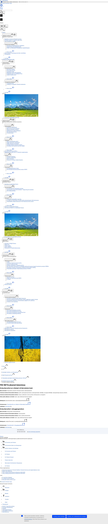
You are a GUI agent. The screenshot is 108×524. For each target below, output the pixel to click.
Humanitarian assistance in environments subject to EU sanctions (21, 300)
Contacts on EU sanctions (12, 301)
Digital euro (6, 244)
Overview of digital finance (10, 243)
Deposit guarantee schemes (13, 129)
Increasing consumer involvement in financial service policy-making (21, 267)
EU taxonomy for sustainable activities (15, 188)
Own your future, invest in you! (8, 479)
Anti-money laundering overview (14, 310)
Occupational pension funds (13, 168)
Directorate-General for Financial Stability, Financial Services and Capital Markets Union (21, 470)
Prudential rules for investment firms (14, 73)
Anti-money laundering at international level (16, 312)
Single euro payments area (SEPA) (14, 278)
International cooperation (9, 330)
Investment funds (10, 71)
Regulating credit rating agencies (14, 72)
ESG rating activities (11, 190)
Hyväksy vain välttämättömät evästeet (76, 516)
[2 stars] (18, 431)
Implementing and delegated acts (14, 46)
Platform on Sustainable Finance (11, 206)
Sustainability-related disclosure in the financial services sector (20, 201)
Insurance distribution (11, 157)
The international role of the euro (14, 321)
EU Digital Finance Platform (8, 478)
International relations (9, 329)
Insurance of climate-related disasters (15, 159)
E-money (9, 279)
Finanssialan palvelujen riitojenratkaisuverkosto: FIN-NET (19, 268)
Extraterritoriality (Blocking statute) (14, 323)
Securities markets (11, 69)
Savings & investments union (8, 59)
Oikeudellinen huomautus (7, 510)
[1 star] (18, 431)
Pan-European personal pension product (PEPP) (17, 169)
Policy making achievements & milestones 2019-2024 (13, 473)
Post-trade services (11, 70)
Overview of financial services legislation (15, 45)
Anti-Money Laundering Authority (14, 313)
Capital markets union (11, 74)
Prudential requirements (12, 127)
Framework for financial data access (12, 248)
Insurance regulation (11, 156)
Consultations (7, 54)
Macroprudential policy (12, 131)
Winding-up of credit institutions (14, 130)
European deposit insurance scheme (14, 144)
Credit (8, 261)
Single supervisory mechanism (13, 142)
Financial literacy (8, 284)
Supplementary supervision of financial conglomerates (16, 152)
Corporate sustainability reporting (11, 117)
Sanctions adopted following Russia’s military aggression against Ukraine (22, 299)
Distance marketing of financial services (15, 265)
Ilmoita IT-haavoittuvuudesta (8, 506)
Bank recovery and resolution (13, 128)
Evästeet (4, 508)
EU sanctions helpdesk (7, 477)
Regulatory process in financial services (12, 39)
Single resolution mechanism (13, 143)
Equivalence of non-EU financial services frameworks (15, 328)
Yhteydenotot (5, 504)
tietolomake (7, 406)
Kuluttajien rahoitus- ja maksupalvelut (10, 372)
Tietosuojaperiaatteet (6, 509)
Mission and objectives (7, 471)
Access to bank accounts (12, 264)
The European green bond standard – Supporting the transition (20, 189)
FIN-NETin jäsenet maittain (8, 381)
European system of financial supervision (13, 40)
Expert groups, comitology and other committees (15, 53)
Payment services (10, 277)
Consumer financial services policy (14, 263)
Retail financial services (7, 375)
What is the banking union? (12, 141)
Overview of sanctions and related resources (16, 298)
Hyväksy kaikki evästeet (59, 516)
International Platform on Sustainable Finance (14, 207)
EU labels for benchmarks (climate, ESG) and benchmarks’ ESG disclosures (23, 200)
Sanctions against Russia (9, 362)
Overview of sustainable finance (11, 184)
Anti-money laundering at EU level (14, 311)
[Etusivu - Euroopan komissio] (6, 3)
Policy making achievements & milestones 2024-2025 (13, 472)
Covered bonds (10, 133)
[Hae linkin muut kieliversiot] (10, 406)
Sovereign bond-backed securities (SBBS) (16, 145)
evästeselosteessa (28, 519)
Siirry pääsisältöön (4, 0)
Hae (1, 10)
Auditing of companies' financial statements (16, 84)
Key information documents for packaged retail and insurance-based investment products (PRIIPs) (28, 266)
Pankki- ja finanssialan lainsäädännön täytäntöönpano (18, 47)
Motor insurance (10, 158)
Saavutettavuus (5, 511)
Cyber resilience (7, 246)
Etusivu (3, 32)
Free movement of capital (9, 41)
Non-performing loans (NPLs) (10, 151)
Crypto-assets (7, 245)
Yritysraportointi (10, 83)
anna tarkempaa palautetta (34, 431)
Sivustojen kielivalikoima (7, 507)
